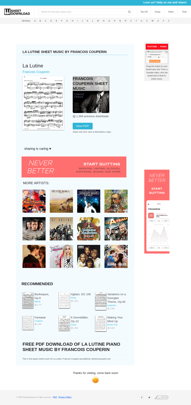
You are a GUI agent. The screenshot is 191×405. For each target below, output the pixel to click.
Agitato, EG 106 (81, 294)
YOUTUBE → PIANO (157, 46)
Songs (158, 11)
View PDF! (82, 126)
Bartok (38, 301)
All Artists (26, 21)
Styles (171, 11)
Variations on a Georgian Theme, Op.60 (116, 298)
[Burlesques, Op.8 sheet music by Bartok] (28, 300)
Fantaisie (40, 317)
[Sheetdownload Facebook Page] (141, 397)
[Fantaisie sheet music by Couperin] (28, 323)
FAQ (55, 397)
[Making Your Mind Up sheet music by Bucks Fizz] (100, 323)
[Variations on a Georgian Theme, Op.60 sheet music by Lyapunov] (100, 299)
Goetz (73, 324)
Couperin (39, 321)
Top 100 (144, 11)
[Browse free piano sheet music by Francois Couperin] (91, 94)
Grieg (73, 297)
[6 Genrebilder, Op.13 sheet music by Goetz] (64, 323)
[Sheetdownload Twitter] (149, 397)
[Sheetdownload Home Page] (17, 11)
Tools (184, 11)
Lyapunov (111, 305)
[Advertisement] (79, 32)
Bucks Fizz (112, 324)
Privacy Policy (65, 397)
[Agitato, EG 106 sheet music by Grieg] (64, 300)
